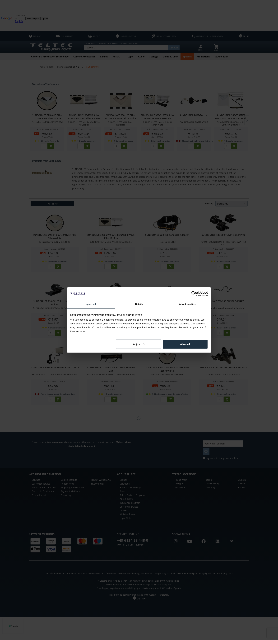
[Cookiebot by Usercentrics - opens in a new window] (194, 293)
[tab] (91, 304)
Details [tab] (139, 304)
